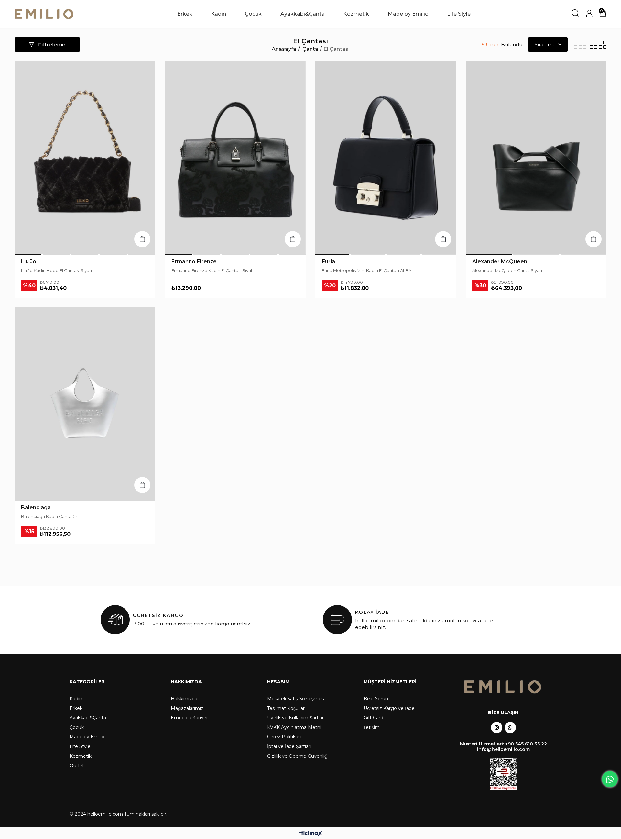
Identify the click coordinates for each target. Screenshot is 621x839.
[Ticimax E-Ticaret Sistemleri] (310, 834)
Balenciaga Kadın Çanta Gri (49, 516)
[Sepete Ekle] (142, 239)
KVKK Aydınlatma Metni (294, 727)
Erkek (76, 708)
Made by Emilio (87, 737)
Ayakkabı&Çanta (88, 718)
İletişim (372, 727)
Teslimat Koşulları (286, 708)
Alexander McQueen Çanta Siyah (507, 270)
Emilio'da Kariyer (189, 718)
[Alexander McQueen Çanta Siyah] (536, 157)
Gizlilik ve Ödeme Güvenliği (298, 756)
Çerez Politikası (284, 737)
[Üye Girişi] (589, 13)
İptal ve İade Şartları (289, 746)
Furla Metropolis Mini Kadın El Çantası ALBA (366, 270)
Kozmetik (81, 756)
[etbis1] (503, 774)
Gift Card (373, 718)
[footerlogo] (503, 687)
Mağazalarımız (187, 708)
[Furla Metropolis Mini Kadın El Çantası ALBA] (385, 157)
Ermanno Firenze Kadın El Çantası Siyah (212, 270)
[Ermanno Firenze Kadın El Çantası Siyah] (235, 157)
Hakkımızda (184, 698)
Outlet (77, 765)
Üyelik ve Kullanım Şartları (296, 718)
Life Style (80, 746)
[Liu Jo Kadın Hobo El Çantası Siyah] (85, 157)
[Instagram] (496, 727)
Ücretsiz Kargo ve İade (389, 708)
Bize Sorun (376, 698)
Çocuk (77, 727)
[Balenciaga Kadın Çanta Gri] (85, 403)
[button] (28, 254)
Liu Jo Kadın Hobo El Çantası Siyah (56, 270)
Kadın (76, 698)
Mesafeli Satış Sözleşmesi (296, 698)
